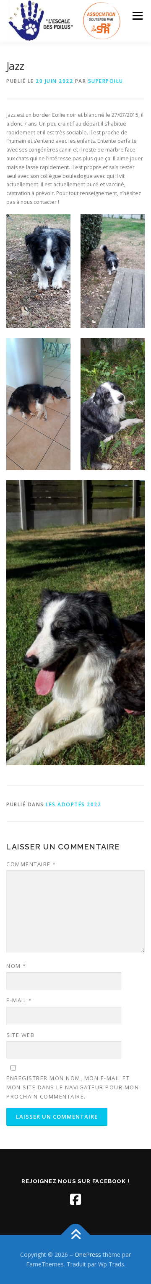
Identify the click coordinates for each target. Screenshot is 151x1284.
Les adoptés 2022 (73, 804)
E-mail (19, 1000)
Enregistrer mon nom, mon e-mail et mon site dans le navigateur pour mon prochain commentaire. (72, 1087)
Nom (16, 966)
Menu (137, 15)
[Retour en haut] (76, 1235)
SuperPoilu (105, 81)
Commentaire (31, 864)
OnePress (88, 1254)
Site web (20, 1035)
